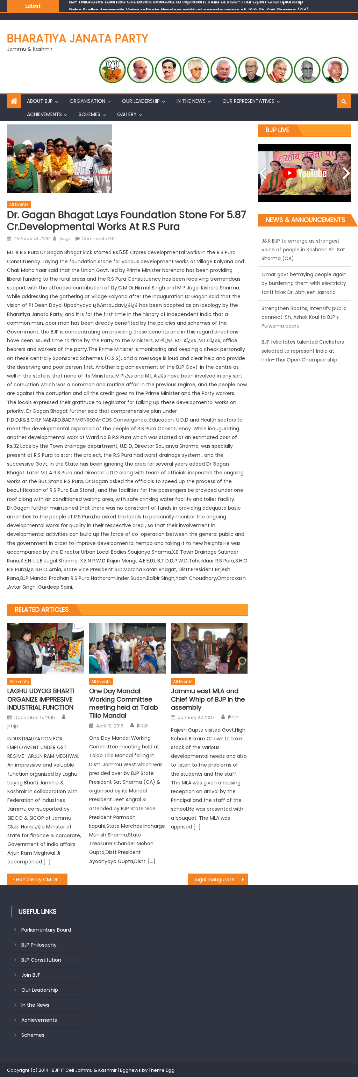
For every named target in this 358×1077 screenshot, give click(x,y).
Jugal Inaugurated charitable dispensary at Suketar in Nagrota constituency (220, 879)
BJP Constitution (41, 959)
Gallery (127, 114)
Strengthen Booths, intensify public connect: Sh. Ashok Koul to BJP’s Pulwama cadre (304, 250)
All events (19, 204)
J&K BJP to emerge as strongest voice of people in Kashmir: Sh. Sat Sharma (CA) (303, 360)
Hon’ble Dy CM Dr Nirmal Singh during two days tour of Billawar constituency (41, 879)
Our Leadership (141, 101)
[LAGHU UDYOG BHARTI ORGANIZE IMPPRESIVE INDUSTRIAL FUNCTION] (45, 648)
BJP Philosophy (39, 944)
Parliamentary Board (46, 929)
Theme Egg (161, 1070)
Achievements (44, 114)
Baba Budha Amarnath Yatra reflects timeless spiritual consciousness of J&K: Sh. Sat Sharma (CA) (189, 5)
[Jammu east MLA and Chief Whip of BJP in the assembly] (209, 648)
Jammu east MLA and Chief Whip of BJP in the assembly (208, 699)
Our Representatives (248, 101)
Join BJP (31, 974)
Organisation (87, 101)
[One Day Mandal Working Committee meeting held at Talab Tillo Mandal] (127, 648)
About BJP (40, 101)
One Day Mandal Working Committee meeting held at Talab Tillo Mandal (123, 703)
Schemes (89, 114)
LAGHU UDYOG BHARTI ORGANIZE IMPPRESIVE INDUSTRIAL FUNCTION (40, 699)
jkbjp (64, 238)
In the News (191, 101)
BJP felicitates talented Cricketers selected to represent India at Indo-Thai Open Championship (303, 284)
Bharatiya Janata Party (77, 38)
